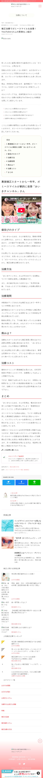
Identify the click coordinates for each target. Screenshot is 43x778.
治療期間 (10, 161)
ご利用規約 (11, 759)
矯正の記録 (5, 717)
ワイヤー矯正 (20, 469)
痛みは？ (10, 165)
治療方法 (10, 157)
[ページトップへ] (40, 741)
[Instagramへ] (20, 764)
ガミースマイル (10, 469)
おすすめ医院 (6, 685)
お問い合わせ (21, 759)
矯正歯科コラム (7, 723)
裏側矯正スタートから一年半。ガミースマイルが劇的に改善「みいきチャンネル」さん (21, 147)
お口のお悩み (6, 692)
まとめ (9, 172)
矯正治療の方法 (14, 467)
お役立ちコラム (7, 698)
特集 (3, 710)
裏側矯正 (26, 469)
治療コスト (11, 168)
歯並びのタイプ (13, 154)
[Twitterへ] (24, 764)
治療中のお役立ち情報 (9, 704)
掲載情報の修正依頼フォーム (21, 757)
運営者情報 (31, 759)
